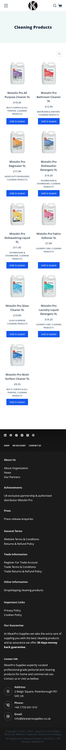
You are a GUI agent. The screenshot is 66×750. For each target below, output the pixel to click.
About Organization (16, 468)
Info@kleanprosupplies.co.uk (32, 718)
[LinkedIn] (5, 435)
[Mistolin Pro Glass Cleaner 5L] (17, 286)
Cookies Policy (13, 615)
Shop (6, 445)
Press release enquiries (18, 519)
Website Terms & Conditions (21, 539)
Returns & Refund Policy (19, 544)
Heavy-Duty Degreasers (17, 176)
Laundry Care (43, 248)
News (7, 472)
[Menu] (6, 6)
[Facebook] (11, 435)
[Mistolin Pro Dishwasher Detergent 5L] (48, 142)
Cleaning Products (48, 114)
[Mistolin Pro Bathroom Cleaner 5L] (48, 73)
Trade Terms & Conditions (20, 567)
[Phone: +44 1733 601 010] (8, 705)
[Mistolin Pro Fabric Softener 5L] (48, 214)
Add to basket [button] (17, 121)
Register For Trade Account (21, 562)
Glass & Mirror (17, 320)
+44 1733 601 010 (25, 707)
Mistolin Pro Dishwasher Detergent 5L (48, 166)
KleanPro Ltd (42, 731)
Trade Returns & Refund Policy (23, 571)
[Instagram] (16, 435)
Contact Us (35, 445)
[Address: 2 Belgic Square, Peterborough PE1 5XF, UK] (8, 692)
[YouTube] (22, 435)
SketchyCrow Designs (50, 734)
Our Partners (12, 477)
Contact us (10, 678)
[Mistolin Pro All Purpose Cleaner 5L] (17, 73)
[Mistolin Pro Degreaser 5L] (17, 142)
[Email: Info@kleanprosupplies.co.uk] (8, 716)
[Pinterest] (33, 435)
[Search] (54, 5)
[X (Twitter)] (27, 435)
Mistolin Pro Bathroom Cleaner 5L (49, 97)
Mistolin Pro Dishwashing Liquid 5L (17, 238)
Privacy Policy (12, 610)
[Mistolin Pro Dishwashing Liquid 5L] (17, 214)
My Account (19, 445)
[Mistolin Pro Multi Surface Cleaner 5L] (17, 355)
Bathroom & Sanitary (48, 111)
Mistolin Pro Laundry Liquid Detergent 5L (49, 310)
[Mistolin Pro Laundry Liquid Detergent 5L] (48, 286)
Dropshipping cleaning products (23, 590)
